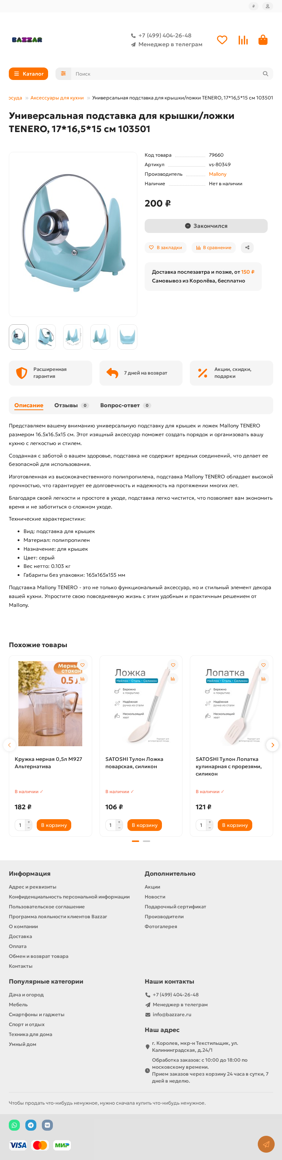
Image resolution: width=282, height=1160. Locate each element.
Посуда (13, 98)
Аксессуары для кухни (57, 98)
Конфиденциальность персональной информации (69, 897)
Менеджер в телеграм (170, 44)
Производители (164, 916)
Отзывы (70, 405)
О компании (23, 926)
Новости (155, 897)
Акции (152, 887)
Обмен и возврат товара (38, 956)
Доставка (20, 936)
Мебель (18, 1005)
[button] (9, 745)
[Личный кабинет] (267, 6)
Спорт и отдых (26, 1024)
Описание (28, 405)
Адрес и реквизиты (33, 887)
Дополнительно (170, 874)
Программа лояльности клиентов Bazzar (58, 916)
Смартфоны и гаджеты (37, 1014)
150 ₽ (247, 272)
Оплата (17, 946)
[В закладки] (82, 664)
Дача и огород (26, 995)
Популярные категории (46, 981)
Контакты (21, 966)
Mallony (218, 174)
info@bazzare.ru (172, 1014)
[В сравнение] (82, 678)
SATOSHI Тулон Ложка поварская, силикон (134, 763)
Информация (30, 874)
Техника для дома (30, 1034)
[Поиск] (265, 74)
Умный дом (22, 1044)
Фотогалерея (161, 926)
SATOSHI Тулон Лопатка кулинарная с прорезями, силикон (229, 766)
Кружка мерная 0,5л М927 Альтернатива (48, 763)
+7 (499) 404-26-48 (164, 35)
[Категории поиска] (63, 74)
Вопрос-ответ (124, 405)
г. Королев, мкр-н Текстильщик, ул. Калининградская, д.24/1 (195, 1046)
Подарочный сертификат (175, 907)
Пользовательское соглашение (47, 907)
